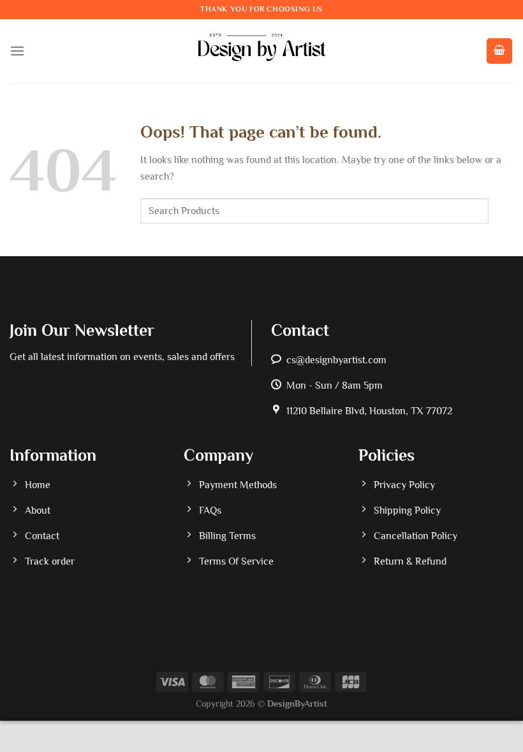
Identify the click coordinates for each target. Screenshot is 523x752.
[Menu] (17, 50)
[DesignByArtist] (261, 51)
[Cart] (499, 51)
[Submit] (501, 211)
